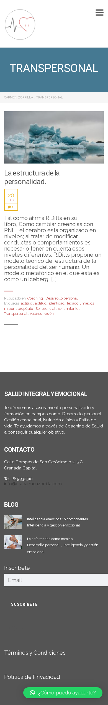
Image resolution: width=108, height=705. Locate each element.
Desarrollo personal (61, 298)
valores (36, 313)
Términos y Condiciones (35, 652)
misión (10, 308)
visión (49, 313)
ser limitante (68, 308)
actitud (27, 303)
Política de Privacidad (32, 677)
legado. (73, 303)
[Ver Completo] (54, 137)
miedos (88, 303)
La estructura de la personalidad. (32, 177)
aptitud (41, 303)
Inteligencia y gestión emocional (53, 525)
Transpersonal (16, 313)
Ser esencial (45, 308)
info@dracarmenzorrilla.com (33, 483)
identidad (57, 303)
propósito (26, 308)
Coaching (35, 298)
